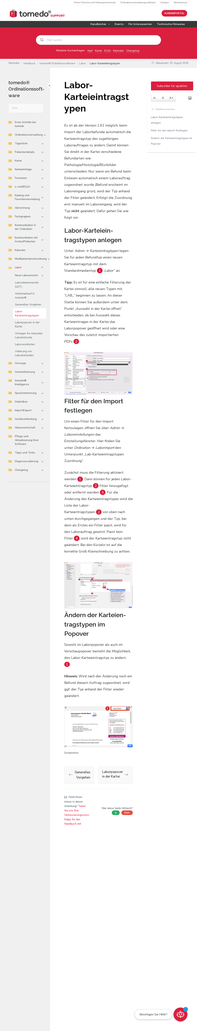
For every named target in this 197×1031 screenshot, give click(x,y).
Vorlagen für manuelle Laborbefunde (29, 335)
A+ (171, 98)
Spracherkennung (25, 393)
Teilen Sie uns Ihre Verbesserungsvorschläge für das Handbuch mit (76, 815)
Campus (164, 2)
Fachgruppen (23, 216)
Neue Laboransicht (26, 275)
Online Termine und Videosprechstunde (94, 2)
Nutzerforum (180, 2)
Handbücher (98, 24)
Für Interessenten (140, 24)
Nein (127, 812)
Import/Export (23, 410)
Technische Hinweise (171, 24)
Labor (18, 267)
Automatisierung (25, 372)
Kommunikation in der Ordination (25, 227)
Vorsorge (20, 363)
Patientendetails (25, 152)
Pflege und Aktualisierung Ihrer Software (27, 440)
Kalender (118, 51)
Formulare (21, 178)
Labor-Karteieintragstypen (27, 313)
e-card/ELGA (22, 186)
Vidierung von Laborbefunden (24, 353)
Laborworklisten (25, 344)
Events (119, 24)
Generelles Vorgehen (28, 304)
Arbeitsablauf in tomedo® (25, 295)
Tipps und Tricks (25, 452)
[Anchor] (130, 235)
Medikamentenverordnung (31, 259)
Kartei (98, 51)
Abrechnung (22, 208)
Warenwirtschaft (25, 427)
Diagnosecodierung (26, 461)
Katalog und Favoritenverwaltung (27, 197)
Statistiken (21, 401)
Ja (116, 812)
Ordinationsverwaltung (29, 135)
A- (155, 98)
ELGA (107, 51)
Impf (90, 51)
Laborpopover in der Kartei (27, 324)
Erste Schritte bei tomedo (25, 124)
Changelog (132, 51)
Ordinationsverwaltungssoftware (137, 2)
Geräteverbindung (26, 419)
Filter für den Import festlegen (169, 130)
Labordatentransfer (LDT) (27, 284)
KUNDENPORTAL (174, 13)
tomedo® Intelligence (22, 382)
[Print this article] (189, 97)
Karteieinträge (23, 169)
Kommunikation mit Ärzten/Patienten (26, 239)
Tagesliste (21, 143)
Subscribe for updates (172, 86)
